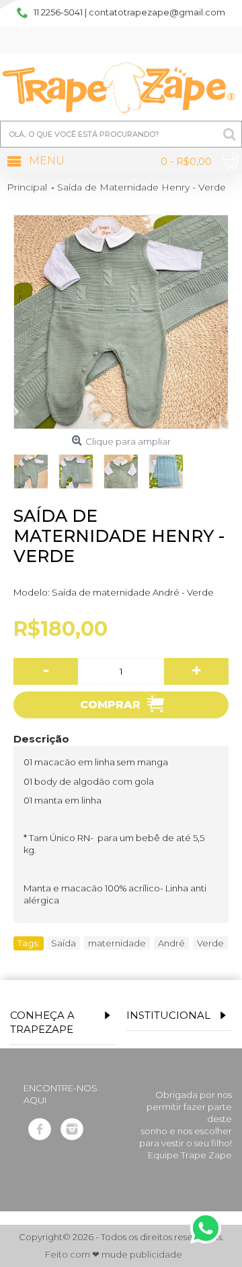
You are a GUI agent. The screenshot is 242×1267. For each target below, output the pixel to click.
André (171, 943)
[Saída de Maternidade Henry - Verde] (121, 322)
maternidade (117, 943)
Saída (63, 943)
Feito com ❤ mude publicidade (113, 1254)
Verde (210, 943)
